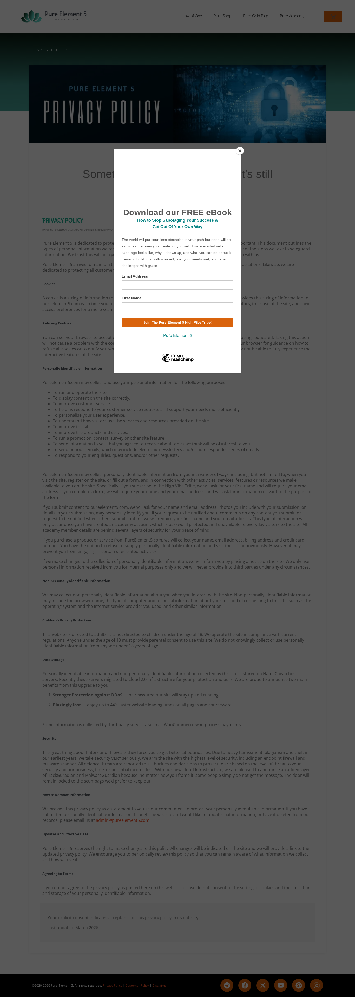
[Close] (240, 151)
